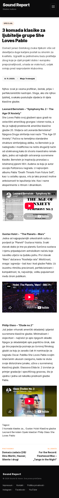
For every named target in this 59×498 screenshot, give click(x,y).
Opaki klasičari (30, 432)
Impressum (7, 485)
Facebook (20, 489)
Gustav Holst (33, 428)
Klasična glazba (48, 428)
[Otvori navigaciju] (53, 7)
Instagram (7, 489)
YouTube (33, 489)
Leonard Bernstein (12, 432)
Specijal (8, 23)
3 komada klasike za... (14, 428)
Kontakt (19, 485)
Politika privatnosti (35, 485)
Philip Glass (44, 432)
